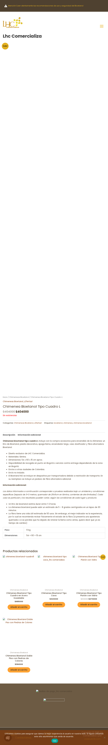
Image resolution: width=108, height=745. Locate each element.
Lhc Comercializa (22, 36)
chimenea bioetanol (82, 423)
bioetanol (58, 423)
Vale (55, 741)
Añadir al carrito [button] (18, 607)
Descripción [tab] (9, 435)
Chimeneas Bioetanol (19, 397)
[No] (104, 737)
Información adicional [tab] (29, 435)
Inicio (5, 397)
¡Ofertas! (28, 401)
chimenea (68, 423)
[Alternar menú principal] (101, 26)
